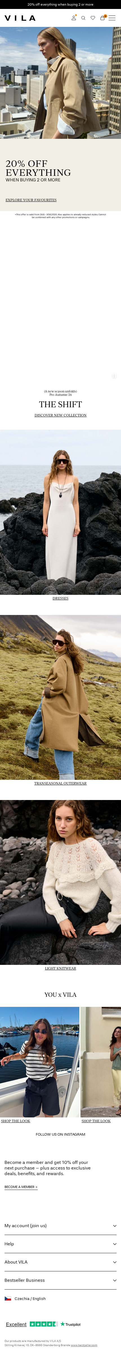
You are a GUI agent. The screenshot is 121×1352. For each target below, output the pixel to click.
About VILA (16, 1262)
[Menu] (111, 17)
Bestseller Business (25, 1280)
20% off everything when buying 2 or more (60, 4)
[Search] (83, 17)
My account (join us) (25, 1225)
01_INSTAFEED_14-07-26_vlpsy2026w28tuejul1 (26, 1013)
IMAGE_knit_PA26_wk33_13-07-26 (37, 797)
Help (9, 1243)
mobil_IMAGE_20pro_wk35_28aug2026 (42, 142)
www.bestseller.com (84, 1345)
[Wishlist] (92, 17)
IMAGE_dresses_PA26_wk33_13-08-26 (42, 427)
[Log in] (73, 17)
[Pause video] (114, 375)
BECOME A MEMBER (19, 1187)
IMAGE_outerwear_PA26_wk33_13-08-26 (44, 612)
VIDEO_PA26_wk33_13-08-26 (32, 234)
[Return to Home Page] (20, 18)
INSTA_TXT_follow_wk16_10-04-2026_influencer (53, 1135)
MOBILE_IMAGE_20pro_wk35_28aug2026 (44, 30)
